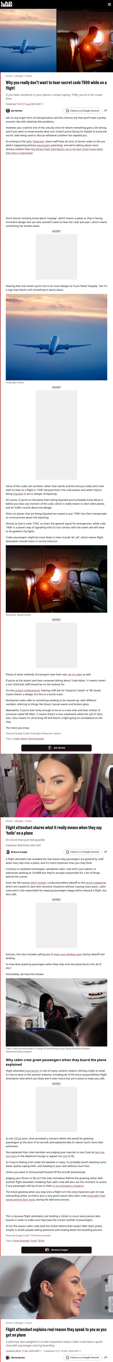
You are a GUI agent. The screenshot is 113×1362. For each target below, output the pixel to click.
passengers (43, 145)
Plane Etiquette (36, 738)
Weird (24, 738)
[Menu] (109, 4)
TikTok (17, 1138)
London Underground (27, 690)
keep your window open (68, 954)
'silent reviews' (38, 882)
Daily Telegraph (35, 141)
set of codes (75, 674)
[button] (105, 110)
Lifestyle (18, 76)
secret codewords (95, 882)
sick (65, 1156)
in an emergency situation (68, 1185)
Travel (28, 76)
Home (9, 76)
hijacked (18, 493)
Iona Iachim (32, 1070)
